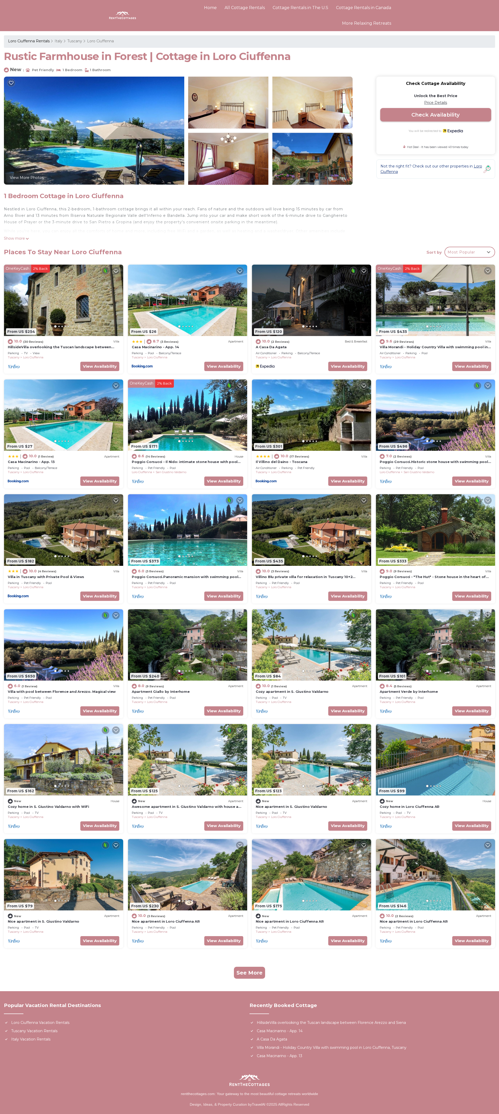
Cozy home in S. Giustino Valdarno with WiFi (48, 806)
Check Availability (435, 115)
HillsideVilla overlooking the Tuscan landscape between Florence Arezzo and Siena (331, 1022)
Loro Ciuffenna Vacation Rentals (40, 1022)
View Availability (100, 366)
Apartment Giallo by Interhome (160, 691)
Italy (58, 41)
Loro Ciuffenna (100, 41)
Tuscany (74, 41)
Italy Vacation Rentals (30, 1039)
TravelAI (259, 1104)
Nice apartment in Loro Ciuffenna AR (166, 921)
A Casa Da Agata (271, 347)
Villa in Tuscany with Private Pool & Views (46, 577)
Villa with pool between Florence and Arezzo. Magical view (62, 691)
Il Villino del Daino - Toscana (281, 462)
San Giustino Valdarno (171, 472)
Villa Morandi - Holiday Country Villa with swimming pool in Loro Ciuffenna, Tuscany (331, 1047)
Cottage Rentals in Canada (363, 7)
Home (210, 7)
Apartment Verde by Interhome (409, 691)
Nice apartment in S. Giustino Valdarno (291, 806)
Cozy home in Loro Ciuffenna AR (409, 806)
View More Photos (27, 177)
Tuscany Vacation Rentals (34, 1031)
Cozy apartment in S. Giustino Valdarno (292, 691)
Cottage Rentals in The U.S (300, 7)
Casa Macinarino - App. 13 (31, 462)
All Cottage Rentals (245, 7)
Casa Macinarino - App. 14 (155, 347)
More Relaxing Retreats (366, 23)
